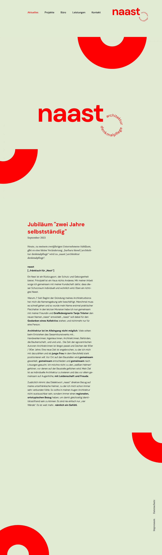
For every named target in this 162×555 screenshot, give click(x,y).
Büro (63, 12)
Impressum (154, 525)
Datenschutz (154, 507)
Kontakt (96, 12)
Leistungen (78, 12)
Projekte (49, 12)
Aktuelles (33, 12)
